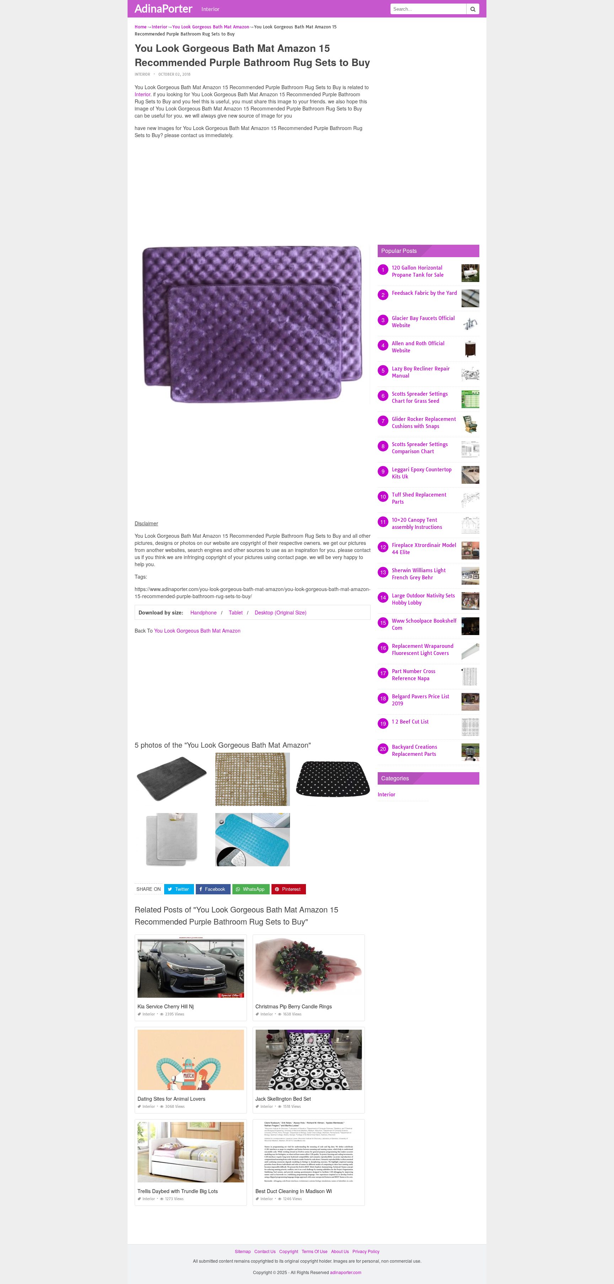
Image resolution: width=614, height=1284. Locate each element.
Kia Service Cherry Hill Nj (166, 1006)
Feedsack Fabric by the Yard (424, 293)
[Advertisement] (253, 193)
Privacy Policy (365, 1251)
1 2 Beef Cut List (410, 722)
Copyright (288, 1251)
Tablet (236, 612)
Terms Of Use (315, 1251)
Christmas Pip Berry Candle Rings (293, 1006)
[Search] (473, 9)
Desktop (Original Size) (281, 612)
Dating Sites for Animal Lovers (171, 1098)
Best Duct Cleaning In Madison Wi (293, 1190)
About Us (340, 1251)
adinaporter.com (345, 1272)
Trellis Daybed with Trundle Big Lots (178, 1190)
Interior (210, 9)
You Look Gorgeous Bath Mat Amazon (197, 630)
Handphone (203, 612)
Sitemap (243, 1251)
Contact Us (265, 1251)
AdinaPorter (164, 8)
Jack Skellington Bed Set (283, 1098)
